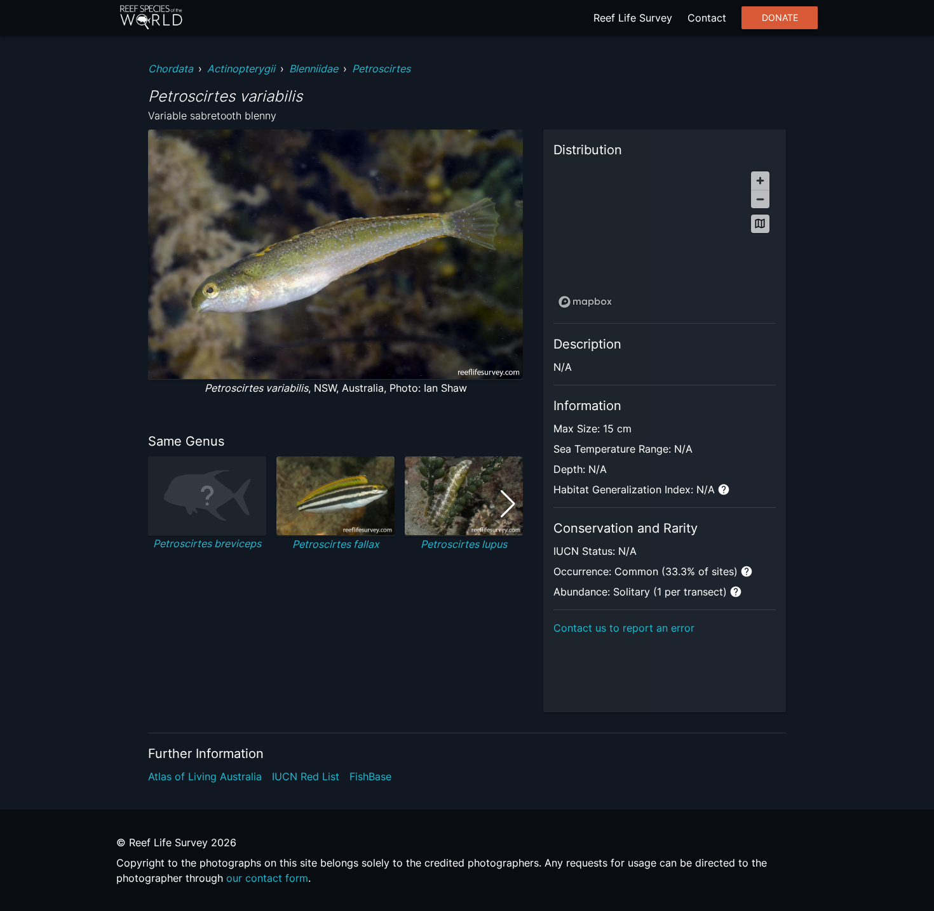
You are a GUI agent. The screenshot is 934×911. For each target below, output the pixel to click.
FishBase (370, 776)
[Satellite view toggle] (760, 224)
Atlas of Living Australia (205, 776)
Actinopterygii (241, 68)
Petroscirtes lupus (464, 544)
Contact (706, 17)
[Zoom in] (760, 180)
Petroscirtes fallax (335, 544)
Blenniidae (313, 68)
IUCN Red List (305, 776)
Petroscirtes (381, 68)
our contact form (267, 878)
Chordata (170, 68)
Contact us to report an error (623, 628)
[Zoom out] (760, 199)
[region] (664, 239)
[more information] (723, 489)
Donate (780, 18)
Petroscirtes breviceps (207, 543)
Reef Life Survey (632, 17)
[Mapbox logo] (585, 302)
